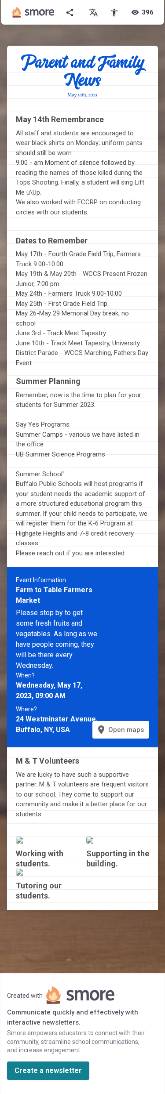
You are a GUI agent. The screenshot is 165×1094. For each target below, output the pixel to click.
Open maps (120, 730)
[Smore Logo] (33, 12)
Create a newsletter (48, 1070)
